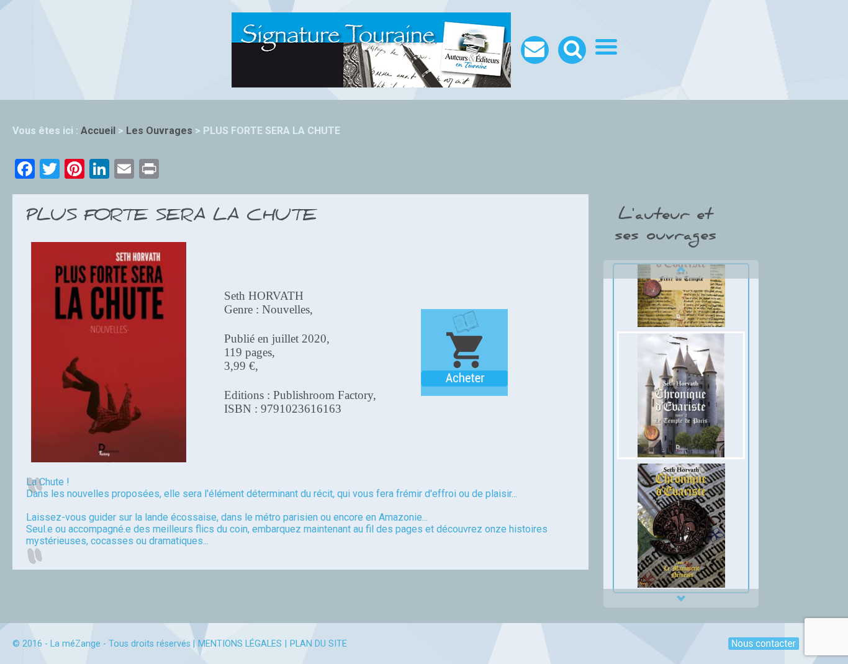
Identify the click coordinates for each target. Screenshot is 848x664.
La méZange (75, 644)
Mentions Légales (240, 644)
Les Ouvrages (159, 131)
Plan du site (318, 644)
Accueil (98, 131)
